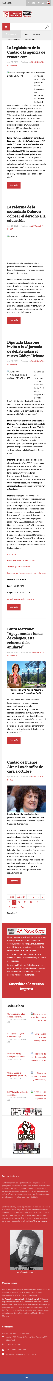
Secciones (36, 34)
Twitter (38, 3)
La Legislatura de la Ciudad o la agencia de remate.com (26, 52)
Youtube (43, 3)
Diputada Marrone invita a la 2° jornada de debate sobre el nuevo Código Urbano (25, 349)
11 (25, 902)
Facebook (28, 3)
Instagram (33, 3)
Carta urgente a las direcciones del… (16, 1015)
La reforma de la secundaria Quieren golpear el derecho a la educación (26, 214)
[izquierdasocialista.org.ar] (26, 14)
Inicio (11, 897)
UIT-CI (48, 3)
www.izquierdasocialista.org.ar (21, 599)
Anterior (21, 897)
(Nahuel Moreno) (40, 1221)
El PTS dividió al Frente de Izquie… (17, 1093)
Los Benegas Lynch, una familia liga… (16, 1035)
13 (37, 902)
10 (19, 902)
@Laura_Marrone (22, 566)
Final (23, 907)
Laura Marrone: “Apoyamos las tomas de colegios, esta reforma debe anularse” (25, 638)
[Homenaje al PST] (26, 1111)
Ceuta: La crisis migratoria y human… (17, 1074)
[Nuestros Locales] (26, 1148)
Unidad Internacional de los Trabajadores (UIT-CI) (23, 1299)
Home (26, 34)
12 (31, 902)
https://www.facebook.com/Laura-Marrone (26, 573)
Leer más (14, 185)
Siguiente (13, 907)
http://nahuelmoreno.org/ (26, 1272)
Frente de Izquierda (13, 39)
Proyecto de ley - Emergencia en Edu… (16, 1055)
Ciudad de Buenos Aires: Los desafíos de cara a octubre (25, 767)
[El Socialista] (26, 931)
